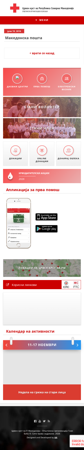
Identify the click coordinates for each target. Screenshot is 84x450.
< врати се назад (42, 53)
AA (55, 437)
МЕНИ (43, 20)
